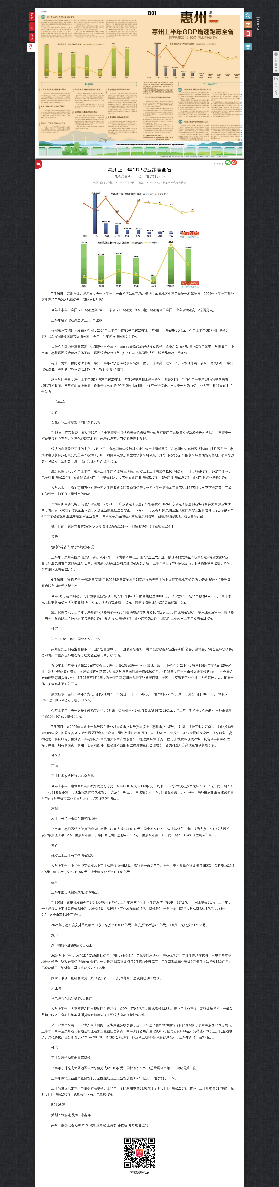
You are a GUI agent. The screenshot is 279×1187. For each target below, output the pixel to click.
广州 (32, 26)
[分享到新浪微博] (234, 163)
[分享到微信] (228, 163)
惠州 (30, 47)
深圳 (32, 37)
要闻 (32, 16)
